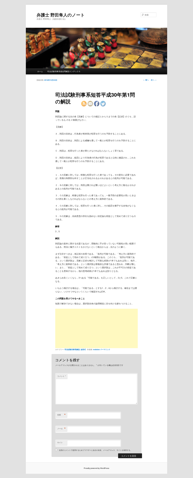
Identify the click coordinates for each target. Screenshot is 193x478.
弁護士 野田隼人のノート (61, 15)
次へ (153, 80)
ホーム (40, 71)
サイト (60, 442)
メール (61, 428)
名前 (61, 415)
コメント (61, 376)
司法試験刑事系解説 (72, 349)
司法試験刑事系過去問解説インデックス (63, 71)
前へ (146, 80)
